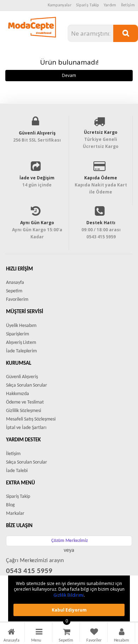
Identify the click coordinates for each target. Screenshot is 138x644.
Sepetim (14, 291)
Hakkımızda (17, 393)
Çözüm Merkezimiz (69, 540)
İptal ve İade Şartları (26, 427)
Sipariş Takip (87, 5)
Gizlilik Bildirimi (68, 595)
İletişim (128, 5)
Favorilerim (17, 299)
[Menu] (39, 633)
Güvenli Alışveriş (22, 377)
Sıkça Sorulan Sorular (26, 385)
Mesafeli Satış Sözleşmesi (31, 419)
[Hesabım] (122, 633)
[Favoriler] (94, 633)
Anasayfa (15, 282)
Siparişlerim (17, 334)
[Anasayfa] (11, 633)
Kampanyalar (59, 5)
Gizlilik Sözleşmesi (23, 410)
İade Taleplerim (21, 351)
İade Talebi (17, 470)
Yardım (110, 5)
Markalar (15, 513)
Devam (69, 75)
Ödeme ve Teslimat (25, 402)
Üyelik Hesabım (21, 325)
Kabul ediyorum (69, 610)
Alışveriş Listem (21, 342)
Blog (10, 505)
